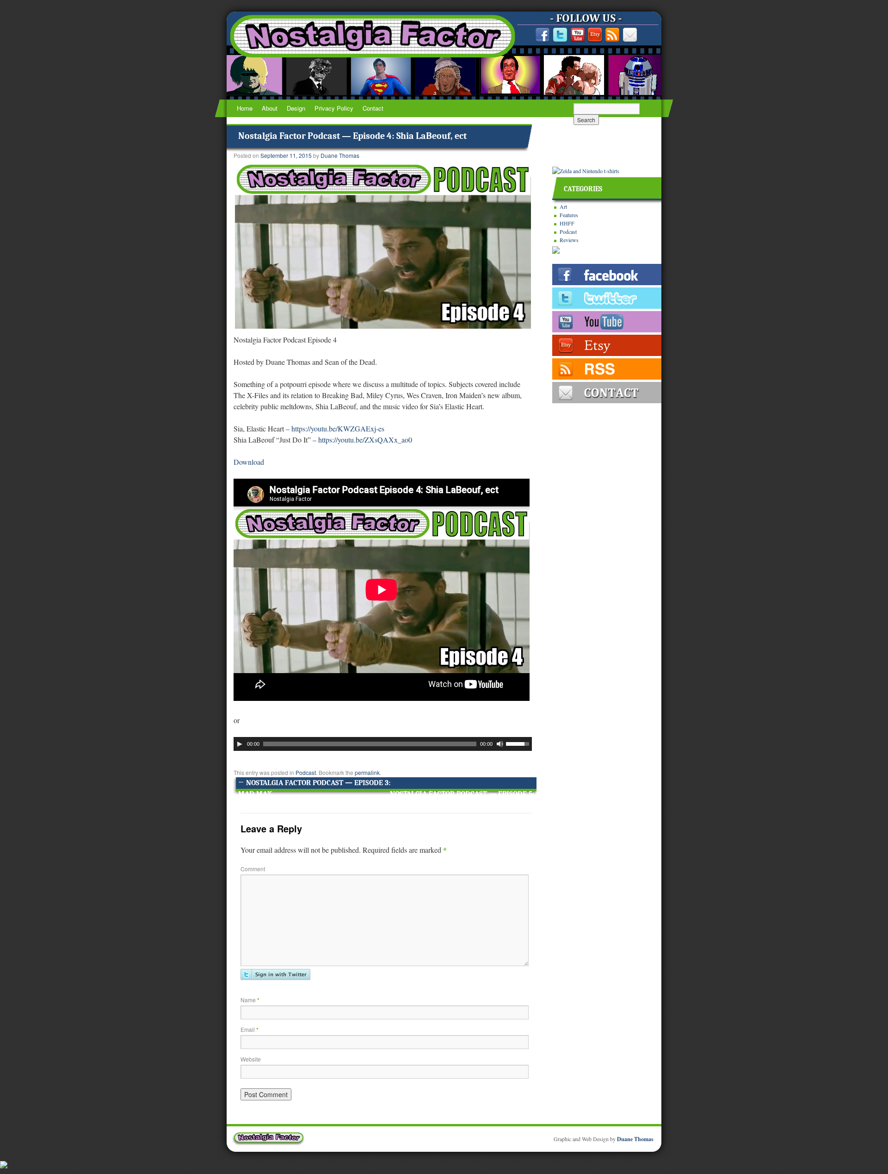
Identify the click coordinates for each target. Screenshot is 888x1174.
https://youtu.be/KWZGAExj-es (337, 428)
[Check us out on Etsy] (594, 35)
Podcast (306, 772)
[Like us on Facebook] (542, 35)
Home (245, 108)
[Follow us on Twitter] (560, 35)
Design (296, 108)
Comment (252, 869)
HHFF (567, 223)
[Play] (239, 744)
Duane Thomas (340, 155)
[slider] (519, 743)
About (270, 108)
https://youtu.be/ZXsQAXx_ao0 (365, 439)
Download (249, 462)
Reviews (569, 240)
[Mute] (500, 744)
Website (250, 1059)
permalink (367, 772)
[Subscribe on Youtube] (577, 35)
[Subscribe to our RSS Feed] (612, 35)
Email (249, 1029)
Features (569, 215)
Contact (373, 108)
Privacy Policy (333, 108)
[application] (383, 744)
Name (249, 1000)
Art (563, 206)
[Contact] (630, 35)
